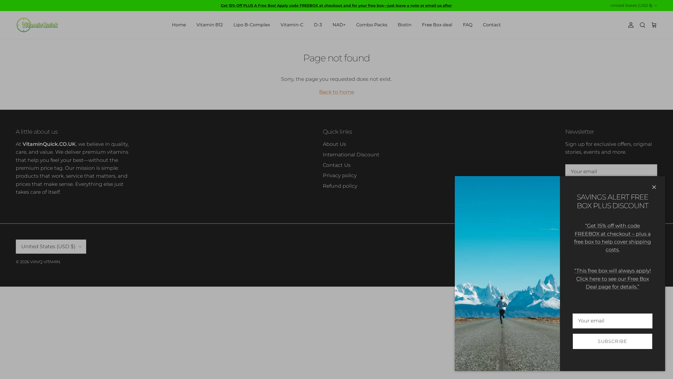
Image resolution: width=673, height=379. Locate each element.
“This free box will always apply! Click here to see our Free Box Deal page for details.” (612, 279)
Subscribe (612, 341)
